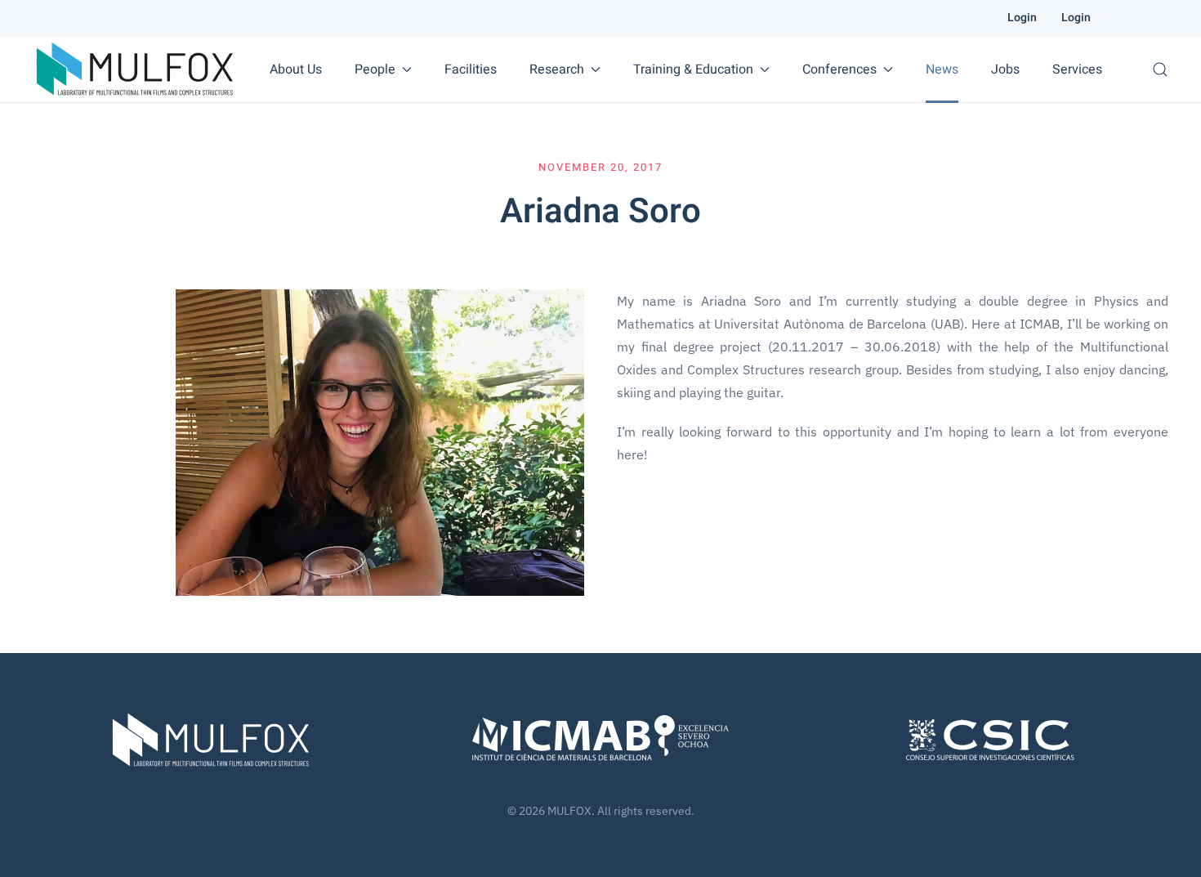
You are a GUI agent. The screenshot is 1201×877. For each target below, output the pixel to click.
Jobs (1005, 69)
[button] (1160, 69)
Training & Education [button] (693, 69)
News (942, 69)
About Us (296, 69)
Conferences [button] (839, 69)
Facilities (470, 69)
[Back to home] (135, 69)
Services (1077, 69)
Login (1022, 17)
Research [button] (556, 69)
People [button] (375, 69)
